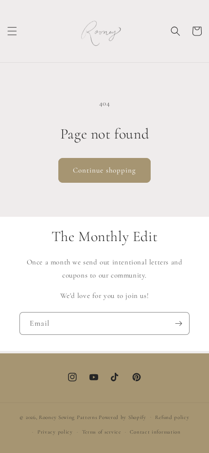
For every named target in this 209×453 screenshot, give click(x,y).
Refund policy (172, 417)
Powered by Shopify (122, 417)
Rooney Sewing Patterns (68, 417)
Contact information (155, 432)
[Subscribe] (178, 323)
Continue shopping (104, 170)
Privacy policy (55, 432)
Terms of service (101, 432)
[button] (12, 31)
